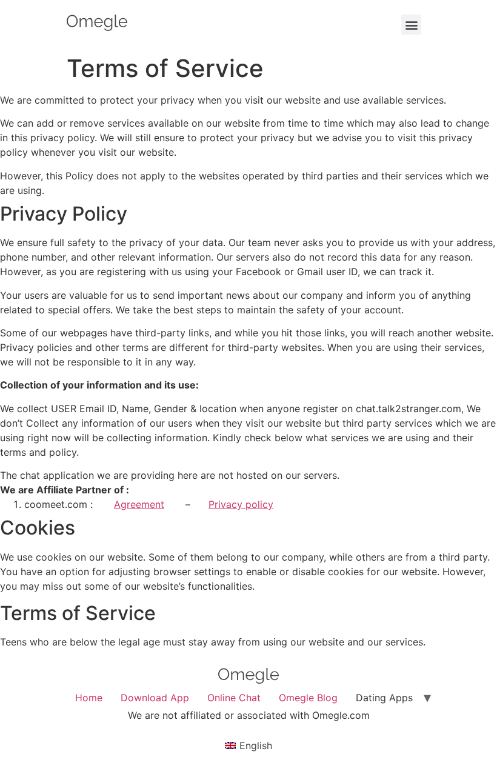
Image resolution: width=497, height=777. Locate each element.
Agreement (139, 504)
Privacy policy (240, 504)
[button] (411, 25)
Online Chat (234, 698)
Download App (155, 698)
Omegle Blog (308, 698)
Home (88, 698)
